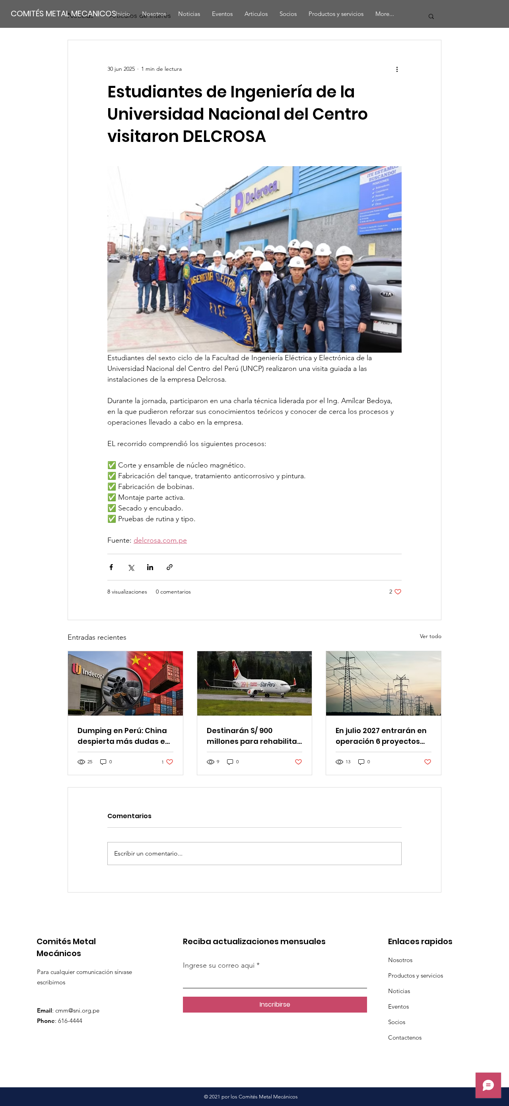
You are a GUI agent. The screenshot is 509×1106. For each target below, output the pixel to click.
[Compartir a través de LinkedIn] (150, 567)
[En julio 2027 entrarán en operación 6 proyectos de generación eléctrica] (383, 683)
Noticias (399, 991)
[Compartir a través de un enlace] (169, 567)
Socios (396, 1022)
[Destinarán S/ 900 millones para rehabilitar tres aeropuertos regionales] (254, 683)
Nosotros (400, 960)
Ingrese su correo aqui (219, 965)
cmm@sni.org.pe (77, 1010)
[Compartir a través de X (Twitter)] (130, 567)
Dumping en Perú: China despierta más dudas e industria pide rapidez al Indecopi (123, 736)
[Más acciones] (397, 69)
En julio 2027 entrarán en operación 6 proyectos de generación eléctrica (381, 736)
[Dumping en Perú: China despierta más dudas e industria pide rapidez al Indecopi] (125, 683)
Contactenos (405, 1037)
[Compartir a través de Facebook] (111, 567)
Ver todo (430, 636)
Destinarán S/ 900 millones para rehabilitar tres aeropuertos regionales (253, 736)
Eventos (398, 1006)
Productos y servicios (415, 975)
